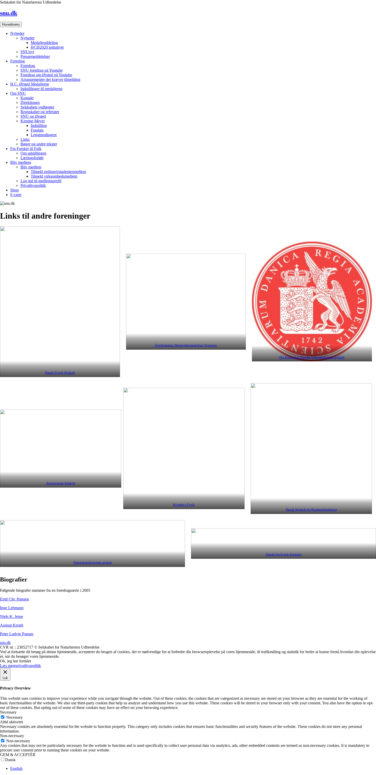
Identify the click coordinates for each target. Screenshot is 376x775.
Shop (14, 190)
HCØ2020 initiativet (47, 47)
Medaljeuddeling (44, 42)
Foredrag (17, 61)
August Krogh (11, 625)
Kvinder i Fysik (184, 505)
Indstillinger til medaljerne (41, 89)
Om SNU (18, 93)
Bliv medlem (20, 162)
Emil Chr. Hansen (14, 599)
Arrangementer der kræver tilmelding (50, 79)
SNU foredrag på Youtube (41, 70)
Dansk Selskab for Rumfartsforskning (311, 509)
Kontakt (27, 98)
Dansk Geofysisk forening (284, 554)
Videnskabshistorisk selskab (92, 562)
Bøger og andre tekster (38, 144)
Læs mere (8, 665)
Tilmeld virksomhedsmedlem (54, 176)
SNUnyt (27, 52)
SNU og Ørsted (33, 116)
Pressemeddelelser (35, 56)
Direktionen (30, 102)
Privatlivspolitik (33, 185)
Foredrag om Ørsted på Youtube (46, 75)
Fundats (37, 130)
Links (25, 139)
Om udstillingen (33, 153)
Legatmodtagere (44, 135)
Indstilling (39, 125)
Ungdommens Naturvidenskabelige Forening (186, 345)
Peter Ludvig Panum (16, 634)
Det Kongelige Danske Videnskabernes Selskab (312, 357)
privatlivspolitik (28, 665)
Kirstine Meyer (32, 121)
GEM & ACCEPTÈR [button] (18, 754)
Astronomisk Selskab (60, 483)
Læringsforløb (31, 158)
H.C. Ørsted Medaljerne (29, 84)
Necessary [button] (8, 712)
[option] (193, 768)
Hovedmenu (11, 24)
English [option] (16, 768)
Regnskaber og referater (39, 112)
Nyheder (17, 33)
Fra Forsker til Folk (25, 148)
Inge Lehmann (12, 608)
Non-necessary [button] (12, 736)
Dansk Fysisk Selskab (60, 372)
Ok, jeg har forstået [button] (15, 661)
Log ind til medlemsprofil (40, 181)
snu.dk (8, 13)
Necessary (14, 717)
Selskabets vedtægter (37, 107)
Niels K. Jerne (11, 616)
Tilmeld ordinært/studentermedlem (58, 171)
